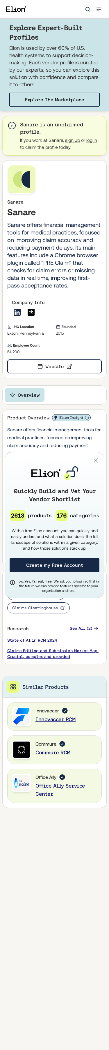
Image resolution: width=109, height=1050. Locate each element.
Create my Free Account (54, 565)
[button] (95, 460)
